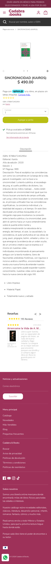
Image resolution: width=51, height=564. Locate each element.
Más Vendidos (9, 424)
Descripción (25, 148)
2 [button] (27, 70)
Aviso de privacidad (12, 453)
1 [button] (24, 71)
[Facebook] (4, 478)
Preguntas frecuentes (13, 433)
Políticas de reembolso (14, 467)
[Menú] (4, 12)
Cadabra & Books (22, 557)
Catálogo (7, 415)
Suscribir (13, 396)
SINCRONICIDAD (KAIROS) (27, 29)
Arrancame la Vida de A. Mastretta (28, 328)
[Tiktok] (18, 478)
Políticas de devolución (14, 458)
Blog (5, 429)
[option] (25, 51)
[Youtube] (9, 478)
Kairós (8, 104)
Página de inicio (8, 29)
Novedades (8, 420)
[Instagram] (13, 478)
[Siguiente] (47, 71)
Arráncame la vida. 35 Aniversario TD (12, 345)
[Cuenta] (38, 11)
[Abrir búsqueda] (4, 22)
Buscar (6, 448)
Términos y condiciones (14, 462)
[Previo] (4, 71)
